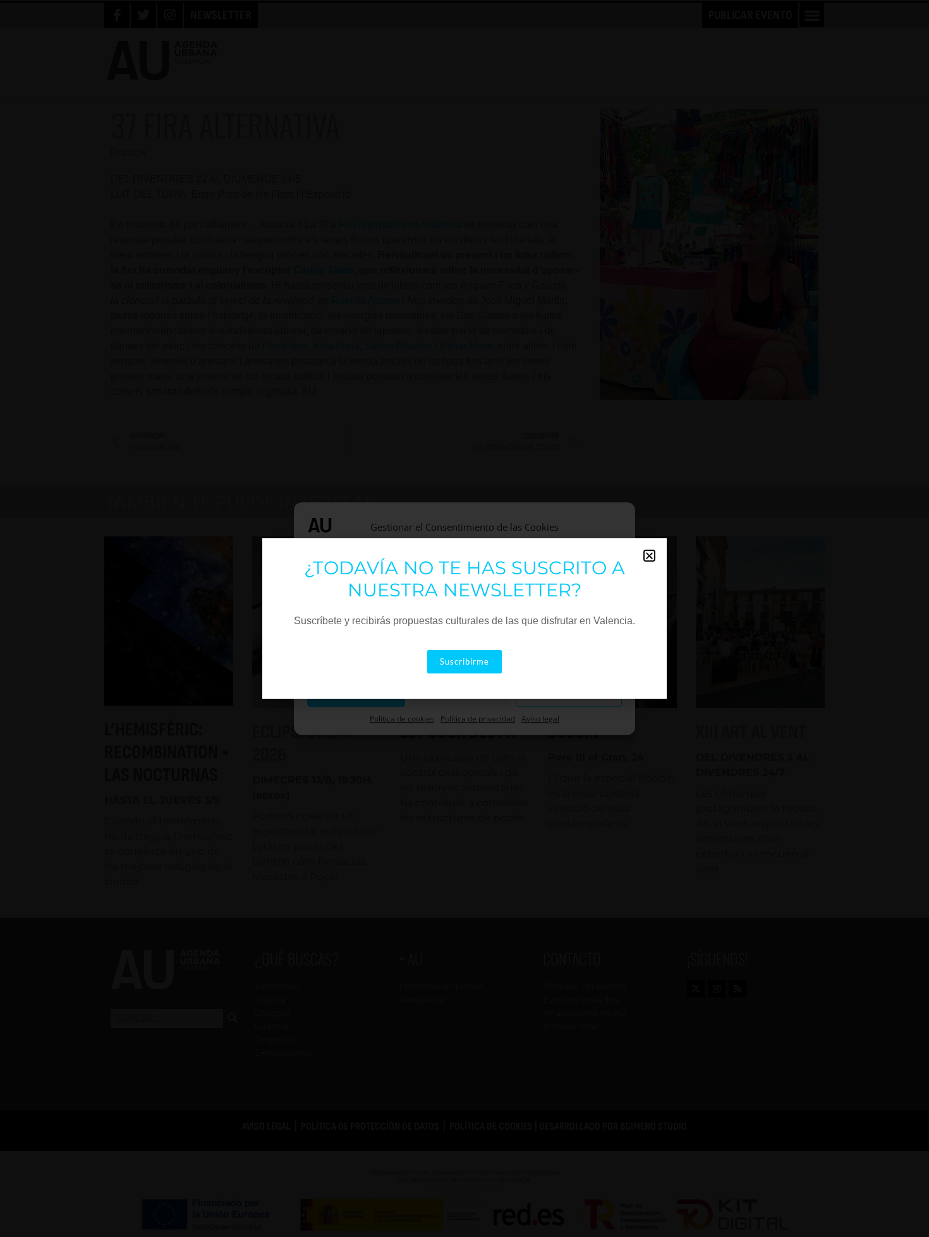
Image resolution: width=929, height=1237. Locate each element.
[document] (464, 618)
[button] (649, 555)
